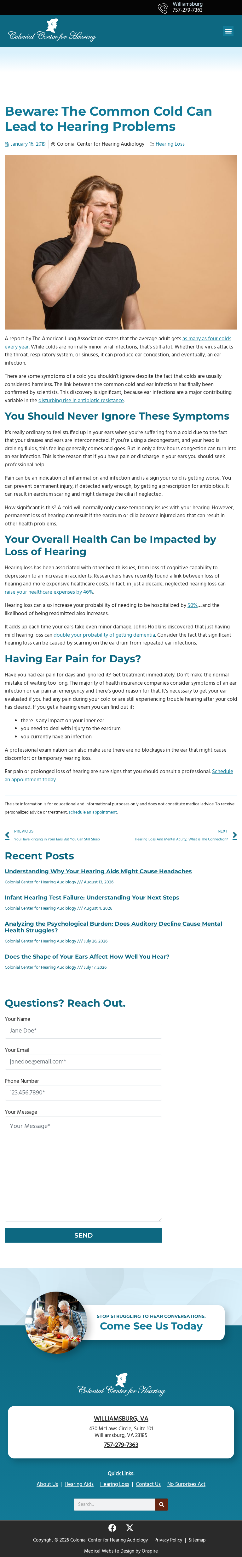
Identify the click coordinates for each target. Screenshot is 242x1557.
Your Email (17, 1050)
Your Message (21, 1112)
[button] (228, 31)
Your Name (17, 1019)
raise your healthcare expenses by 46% (49, 592)
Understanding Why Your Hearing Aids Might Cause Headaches (98, 871)
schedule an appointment (93, 812)
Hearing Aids (79, 1484)
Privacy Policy (168, 1540)
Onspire (150, 1551)
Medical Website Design (109, 1551)
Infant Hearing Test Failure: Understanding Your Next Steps (92, 897)
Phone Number (22, 1081)
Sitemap (197, 1540)
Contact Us (148, 1484)
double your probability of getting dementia (104, 635)
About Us (47, 1484)
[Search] (161, 1505)
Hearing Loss (170, 144)
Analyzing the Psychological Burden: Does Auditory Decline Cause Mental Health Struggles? (113, 927)
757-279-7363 (188, 11)
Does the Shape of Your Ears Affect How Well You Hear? (87, 956)
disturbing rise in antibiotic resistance (81, 401)
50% (192, 605)
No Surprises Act (186, 1484)
